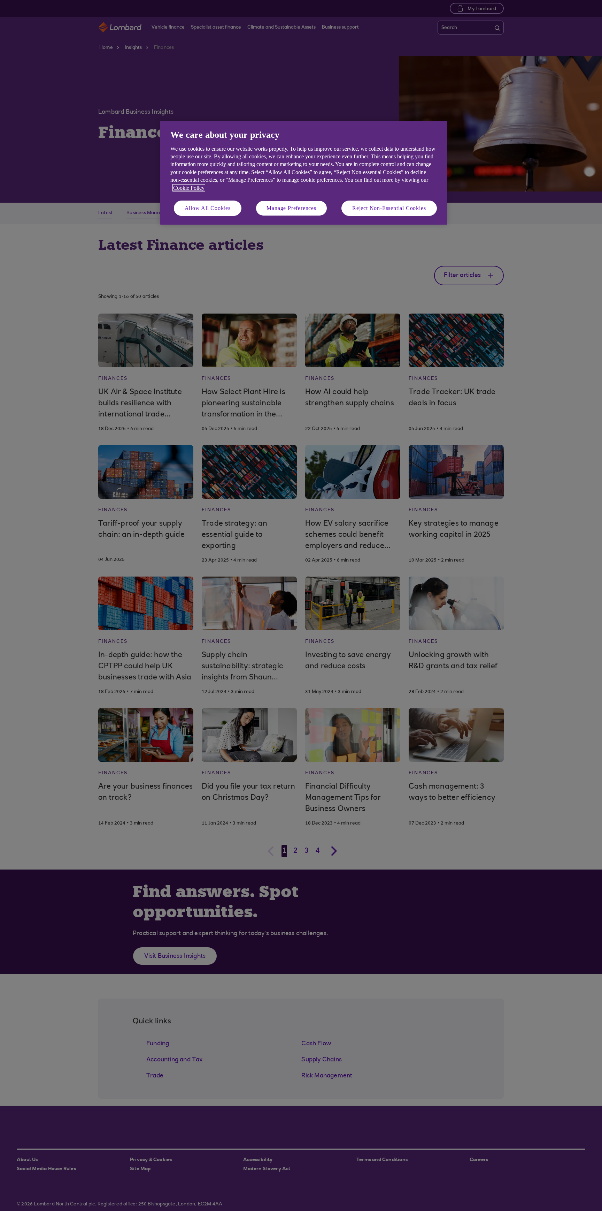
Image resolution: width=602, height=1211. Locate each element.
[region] (303, 173)
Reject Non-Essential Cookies (389, 208)
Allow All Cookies (208, 208)
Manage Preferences (291, 208)
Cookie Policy (188, 188)
